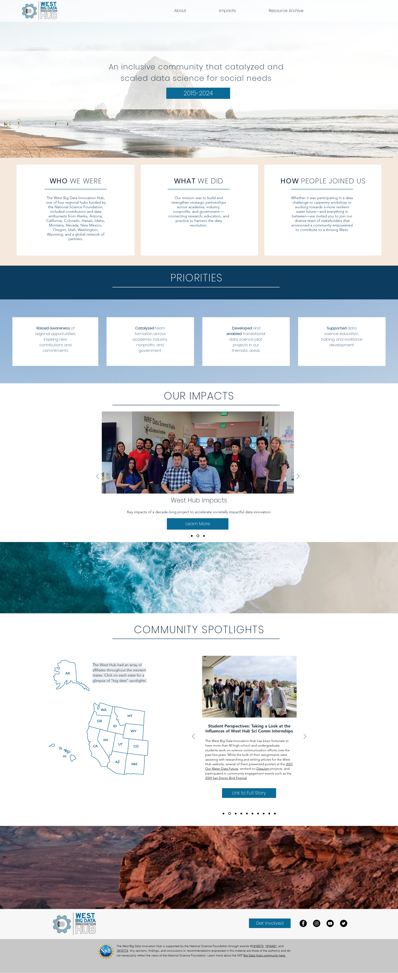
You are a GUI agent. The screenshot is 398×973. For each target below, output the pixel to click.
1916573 (257, 946)
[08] (247, 813)
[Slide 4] (190, 147)
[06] (258, 813)
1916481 (271, 946)
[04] (269, 813)
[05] (264, 813)
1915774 (122, 950)
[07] (252, 813)
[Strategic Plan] (198, 536)
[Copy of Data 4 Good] (204, 536)
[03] (275, 813)
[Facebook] (303, 923)
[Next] (298, 476)
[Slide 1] (202, 147)
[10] (236, 813)
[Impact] (192, 536)
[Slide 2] (207, 147)
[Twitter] (343, 923)
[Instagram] (316, 923)
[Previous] (97, 476)
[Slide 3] (196, 147)
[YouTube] (330, 923)
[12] (223, 813)
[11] (229, 813)
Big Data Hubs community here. (265, 955)
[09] (241, 813)
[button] (286, 10)
